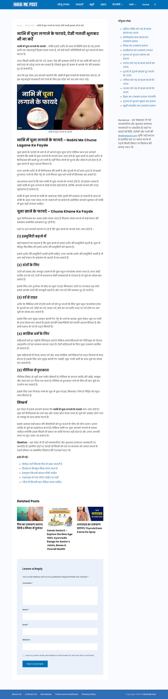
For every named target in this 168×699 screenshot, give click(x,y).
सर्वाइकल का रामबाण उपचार (138, 50)
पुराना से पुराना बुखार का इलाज (139, 101)
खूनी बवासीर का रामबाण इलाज (139, 105)
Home (145, 4)
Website (26, 639)
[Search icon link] (154, 4)
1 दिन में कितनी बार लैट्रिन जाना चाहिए (41, 482)
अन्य (131, 4)
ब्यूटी (91, 4)
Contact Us (31, 694)
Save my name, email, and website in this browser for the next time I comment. (60, 655)
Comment (28, 583)
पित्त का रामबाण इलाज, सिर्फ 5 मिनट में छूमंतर (30, 526)
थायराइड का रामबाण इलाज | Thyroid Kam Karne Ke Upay (89, 528)
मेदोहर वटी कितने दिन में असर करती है (42, 464)
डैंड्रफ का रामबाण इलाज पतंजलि (139, 96)
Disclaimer (46, 694)
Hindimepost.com (127, 135)
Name (26, 609)
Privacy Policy (89, 694)
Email (26, 624)
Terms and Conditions (66, 694)
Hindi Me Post (149, 694)
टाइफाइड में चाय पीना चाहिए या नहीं (40, 477)
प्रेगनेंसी (116, 4)
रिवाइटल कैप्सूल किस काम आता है (40, 468)
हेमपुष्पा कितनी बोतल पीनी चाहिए (39, 473)
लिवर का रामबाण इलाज (135, 45)
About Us (16, 694)
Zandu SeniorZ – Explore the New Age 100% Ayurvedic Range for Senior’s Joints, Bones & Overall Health (59, 540)
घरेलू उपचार (63, 4)
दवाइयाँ (79, 4)
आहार (103, 4)
